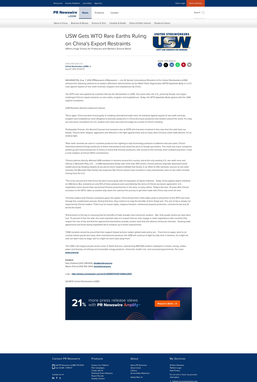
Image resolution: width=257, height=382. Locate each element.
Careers (134, 370)
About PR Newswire (139, 365)
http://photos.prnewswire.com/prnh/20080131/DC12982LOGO (102, 273)
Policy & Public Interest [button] (140, 23)
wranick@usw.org (102, 266)
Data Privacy (175, 370)
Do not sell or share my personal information (183, 376)
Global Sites (136, 377)
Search (197, 12)
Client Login (180, 3)
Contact (114, 12)
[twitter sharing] (166, 65)
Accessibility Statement (140, 373)
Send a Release (195, 3)
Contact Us (57, 374)
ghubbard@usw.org (103, 263)
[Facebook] (57, 378)
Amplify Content (98, 378)
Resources (58, 3)
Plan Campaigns (98, 367)
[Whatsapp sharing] (177, 65)
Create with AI (97, 370)
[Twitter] (60, 378)
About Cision (136, 367)
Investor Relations (72, 3)
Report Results (97, 376)
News (85, 12)
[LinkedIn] (53, 378)
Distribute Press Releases (102, 373)
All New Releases (177, 365)
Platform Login (176, 367)
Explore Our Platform (100, 365)
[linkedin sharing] (171, 65)
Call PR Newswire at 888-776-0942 (69, 365)
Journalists (87, 3)
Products (99, 12)
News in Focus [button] (61, 23)
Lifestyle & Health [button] (117, 23)
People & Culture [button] (162, 23)
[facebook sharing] (160, 65)
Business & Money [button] (79, 23)
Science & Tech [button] (99, 23)
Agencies (98, 3)
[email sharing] (189, 65)
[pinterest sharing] (183, 65)
